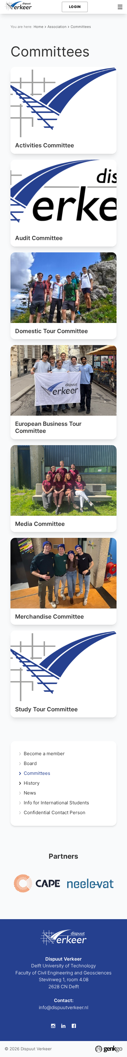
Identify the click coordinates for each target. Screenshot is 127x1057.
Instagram (53, 1026)
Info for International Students (56, 803)
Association (57, 27)
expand (20, 783)
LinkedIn (63, 1026)
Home (38, 27)
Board (30, 763)
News (30, 793)
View (63, 110)
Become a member (44, 753)
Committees (81, 27)
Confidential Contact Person (54, 812)
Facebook (74, 1026)
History (31, 783)
